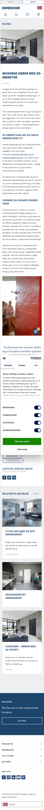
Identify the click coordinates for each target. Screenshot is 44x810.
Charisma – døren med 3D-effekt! (20, 648)
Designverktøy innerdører (15, 596)
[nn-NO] (39, 7)
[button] (36, 332)
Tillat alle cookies (22, 441)
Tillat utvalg (22, 449)
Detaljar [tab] (22, 365)
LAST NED (22, 721)
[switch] (37, 415)
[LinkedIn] (14, 777)
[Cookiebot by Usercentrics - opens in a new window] (31, 358)
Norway (12, 804)
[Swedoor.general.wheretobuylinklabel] (38, 14)
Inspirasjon (8, 750)
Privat (11, 2)
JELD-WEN (6, 761)
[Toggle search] (16, 14)
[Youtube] (18, 777)
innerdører (12, 456)
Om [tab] (36, 365)
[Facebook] (4, 478)
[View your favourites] (27, 14)
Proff (33, 2)
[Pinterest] (9, 478)
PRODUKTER (7, 744)
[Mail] (14, 478)
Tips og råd (8, 756)
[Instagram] (9, 777)
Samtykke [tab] (8, 365)
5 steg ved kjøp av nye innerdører (20, 533)
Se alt (36, 493)
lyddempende (13, 460)
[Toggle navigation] (5, 14)
